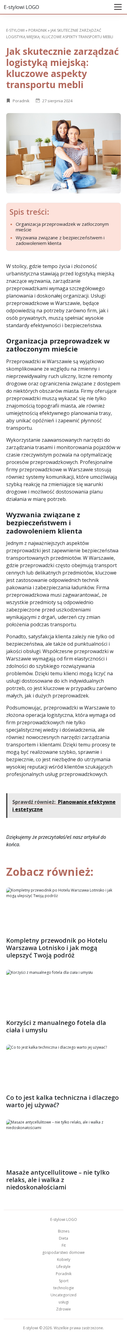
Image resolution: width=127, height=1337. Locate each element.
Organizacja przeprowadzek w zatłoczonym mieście (62, 226)
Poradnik (37, 30)
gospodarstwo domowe (63, 1252)
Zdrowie (63, 1309)
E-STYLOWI (15, 30)
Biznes (63, 1231)
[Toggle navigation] (118, 6)
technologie (63, 1287)
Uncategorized (63, 1295)
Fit (64, 1245)
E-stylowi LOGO (21, 7)
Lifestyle (63, 1266)
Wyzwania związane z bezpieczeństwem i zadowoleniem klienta (60, 240)
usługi (64, 1302)
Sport (63, 1280)
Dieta (63, 1238)
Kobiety (63, 1259)
